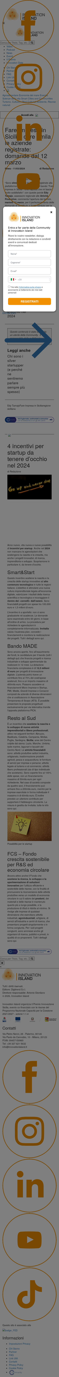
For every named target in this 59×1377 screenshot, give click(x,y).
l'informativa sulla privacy (30, 287)
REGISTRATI (29, 301)
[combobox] (16, 279)
